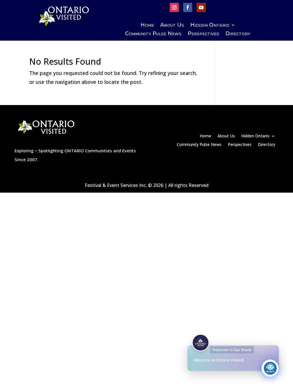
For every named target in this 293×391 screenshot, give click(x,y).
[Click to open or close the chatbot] (270, 368)
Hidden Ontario (209, 25)
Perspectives (203, 34)
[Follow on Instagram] (174, 7)
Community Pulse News (153, 34)
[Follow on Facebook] (187, 7)
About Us (172, 25)
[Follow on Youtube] (201, 7)
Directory (237, 34)
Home (147, 25)
